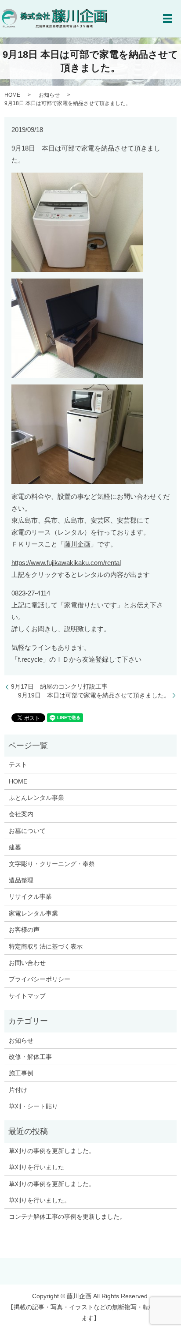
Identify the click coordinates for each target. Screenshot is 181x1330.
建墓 (15, 847)
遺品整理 (21, 880)
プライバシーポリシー (39, 979)
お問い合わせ (27, 962)
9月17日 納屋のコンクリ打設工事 (59, 686)
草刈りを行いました (36, 1167)
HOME (12, 95)
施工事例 (21, 1073)
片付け (18, 1089)
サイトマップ (27, 995)
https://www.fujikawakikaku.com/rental (66, 562)
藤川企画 (77, 544)
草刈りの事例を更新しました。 (52, 1150)
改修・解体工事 (30, 1056)
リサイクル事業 (30, 896)
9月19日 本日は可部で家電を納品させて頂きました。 (94, 695)
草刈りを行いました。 (39, 1200)
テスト (18, 764)
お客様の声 (24, 929)
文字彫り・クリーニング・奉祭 (52, 863)
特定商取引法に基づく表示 (46, 946)
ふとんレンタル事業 (36, 797)
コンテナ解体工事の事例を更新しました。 (67, 1216)
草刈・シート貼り (33, 1106)
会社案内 (21, 814)
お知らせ (49, 95)
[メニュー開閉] (167, 18)
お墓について (27, 830)
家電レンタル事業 (33, 913)
